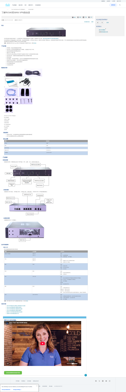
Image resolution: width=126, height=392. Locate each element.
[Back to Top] (86, 375)
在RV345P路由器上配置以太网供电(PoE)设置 (16, 305)
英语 (80, 17)
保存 (75, 17)
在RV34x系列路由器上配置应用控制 (14, 307)
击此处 (34, 43)
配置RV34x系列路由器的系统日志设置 (14, 311)
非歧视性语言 (87, 21)
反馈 (108, 22)
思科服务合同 (104, 31)
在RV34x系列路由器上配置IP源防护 (14, 310)
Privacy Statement (6, 389)
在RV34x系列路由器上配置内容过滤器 (14, 308)
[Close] (37, 386)
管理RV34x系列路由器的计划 (13, 313)
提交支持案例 (102, 29)
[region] (19, 388)
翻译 (92, 21)
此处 (27, 300)
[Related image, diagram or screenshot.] (46, 36)
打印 (91, 17)
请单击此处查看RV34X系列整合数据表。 (51, 38)
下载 (86, 17)
